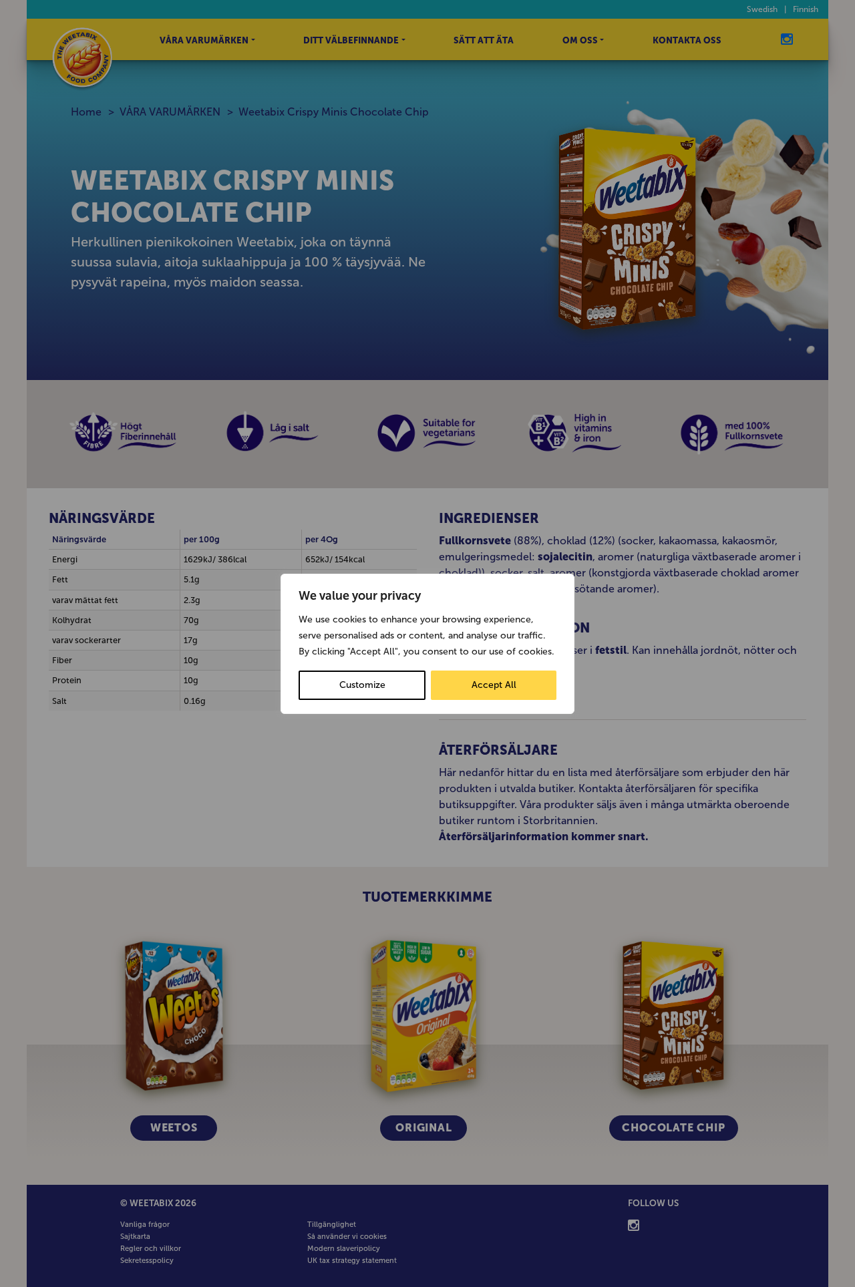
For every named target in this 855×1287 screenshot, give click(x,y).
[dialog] (427, 644)
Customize (362, 685)
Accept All (494, 685)
